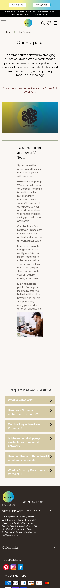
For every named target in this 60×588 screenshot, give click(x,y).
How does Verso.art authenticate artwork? (23, 412)
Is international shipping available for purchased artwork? (24, 442)
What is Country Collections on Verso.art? (28, 472)
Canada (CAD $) (32, 510)
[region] (30, 13)
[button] (43, 23)
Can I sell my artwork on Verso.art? (24, 426)
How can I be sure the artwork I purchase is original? (28, 458)
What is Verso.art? (20, 400)
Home (8, 32)
